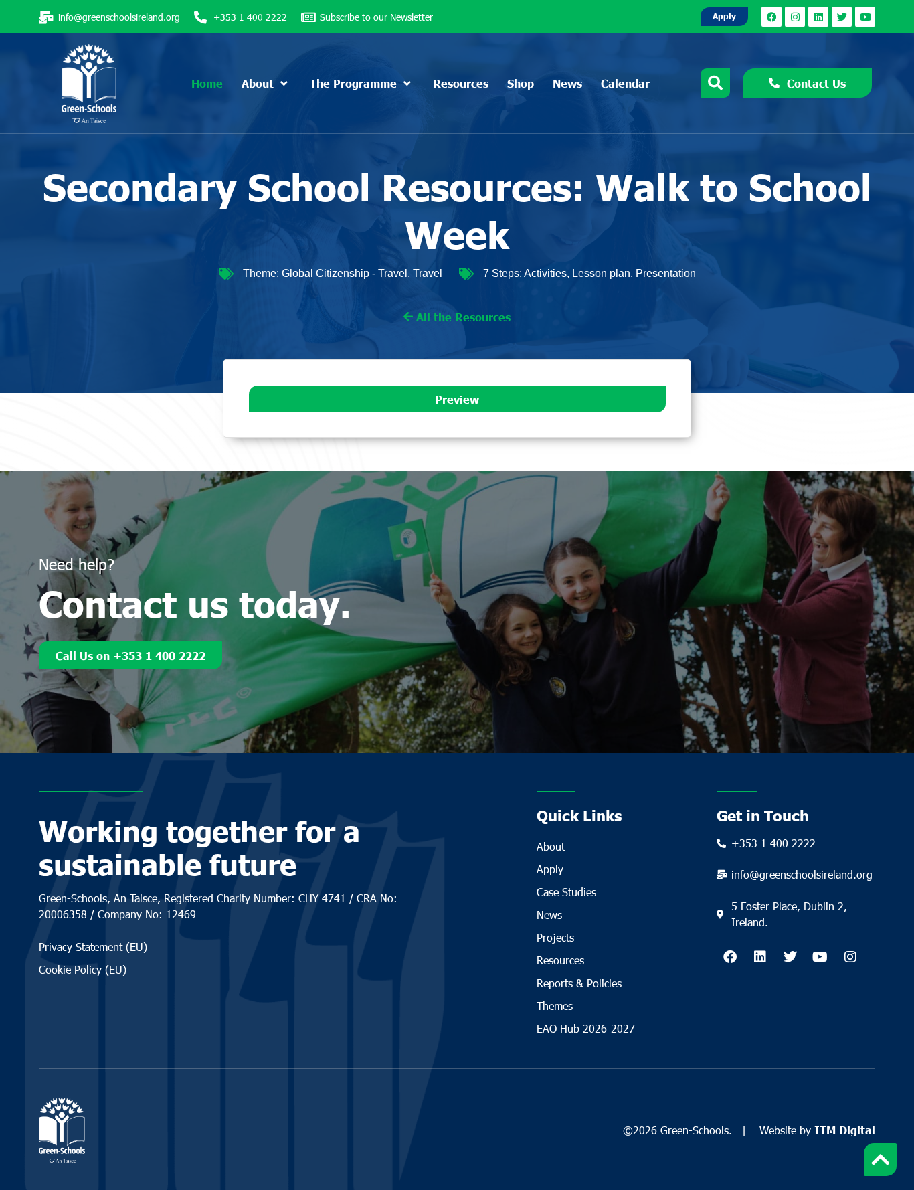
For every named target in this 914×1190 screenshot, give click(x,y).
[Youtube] (865, 17)
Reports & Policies (579, 983)
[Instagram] (795, 17)
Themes (555, 1006)
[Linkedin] (818, 17)
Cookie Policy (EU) (82, 969)
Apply (550, 869)
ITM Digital (844, 1129)
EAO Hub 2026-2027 (586, 1028)
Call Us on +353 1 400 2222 (130, 655)
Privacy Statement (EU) (93, 947)
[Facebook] (771, 17)
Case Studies (566, 892)
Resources (560, 960)
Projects (555, 937)
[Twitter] (842, 17)
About (551, 846)
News (549, 915)
